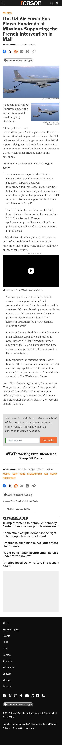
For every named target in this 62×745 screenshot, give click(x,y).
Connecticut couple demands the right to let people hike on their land (29, 534)
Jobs (5, 648)
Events (6, 635)
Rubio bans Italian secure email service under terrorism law (30, 554)
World (22, 474)
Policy (14, 474)
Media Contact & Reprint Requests (20, 500)
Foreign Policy (9, 478)
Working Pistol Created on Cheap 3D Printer (31, 456)
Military (53, 474)
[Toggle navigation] (3, 3)
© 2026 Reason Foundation (15, 713)
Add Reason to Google (19, 60)
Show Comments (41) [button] (20, 508)
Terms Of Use (9, 717)
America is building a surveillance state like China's (30, 544)
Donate (7, 654)
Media (6, 680)
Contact (7, 673)
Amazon (7, 686)
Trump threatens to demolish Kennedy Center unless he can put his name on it (31, 524)
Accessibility (36, 713)
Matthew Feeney (10, 44)
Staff (5, 642)
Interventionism (34, 474)
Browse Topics (11, 629)
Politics (7, 13)
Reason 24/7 (41, 399)
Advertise (8, 661)
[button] (58, 3)
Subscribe (48, 440)
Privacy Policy (50, 713)
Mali (46, 474)
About (6, 623)
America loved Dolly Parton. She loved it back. (31, 564)
